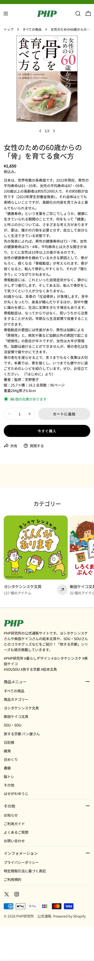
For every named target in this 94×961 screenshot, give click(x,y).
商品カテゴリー (16, 699)
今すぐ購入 (47, 430)
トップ (9, 29)
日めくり (11, 759)
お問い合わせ (14, 840)
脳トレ (9, 776)
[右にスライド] (54, 131)
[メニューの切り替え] (6, 14)
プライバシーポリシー (21, 862)
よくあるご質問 (16, 832)
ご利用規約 (12, 879)
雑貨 (7, 750)
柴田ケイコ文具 (16, 716)
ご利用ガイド (14, 823)
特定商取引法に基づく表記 (25, 870)
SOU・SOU (12, 724)
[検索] (78, 14)
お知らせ (11, 815)
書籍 (7, 767)
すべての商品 (32, 29)
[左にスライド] (40, 131)
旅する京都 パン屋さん (22, 733)
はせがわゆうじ (16, 793)
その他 (9, 784)
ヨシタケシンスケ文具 (21, 707)
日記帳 (9, 742)
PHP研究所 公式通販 (33, 916)
